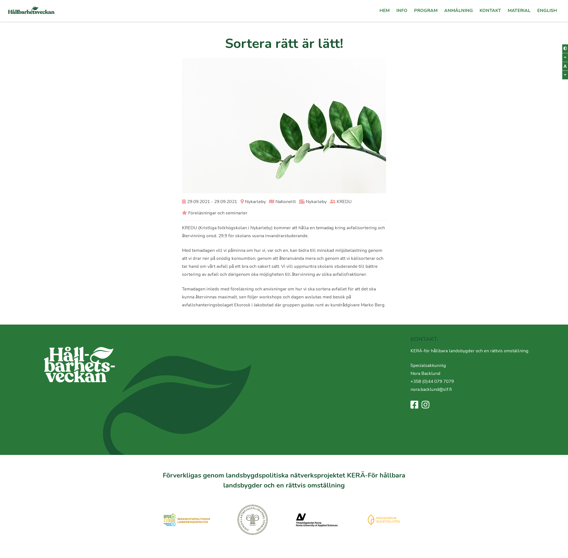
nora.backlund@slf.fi (431, 389)
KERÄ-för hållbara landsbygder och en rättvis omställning (469, 351)
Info (401, 11)
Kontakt (490, 11)
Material (519, 11)
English (547, 11)
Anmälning (458, 11)
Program (426, 11)
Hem (384, 11)
